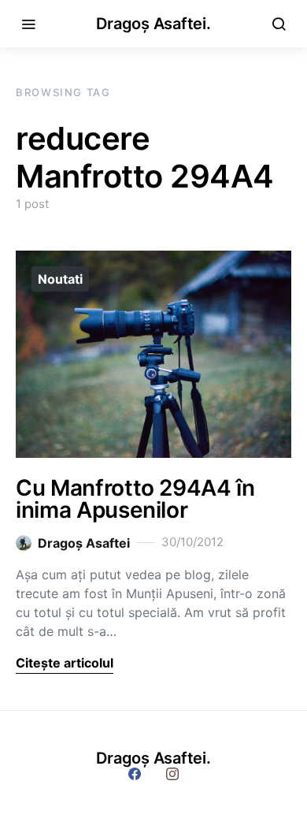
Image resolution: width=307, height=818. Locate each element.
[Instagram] (172, 774)
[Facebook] (134, 774)
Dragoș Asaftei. (153, 23)
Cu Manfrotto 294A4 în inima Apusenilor (135, 498)
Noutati (60, 279)
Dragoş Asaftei (84, 543)
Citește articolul (64, 663)
